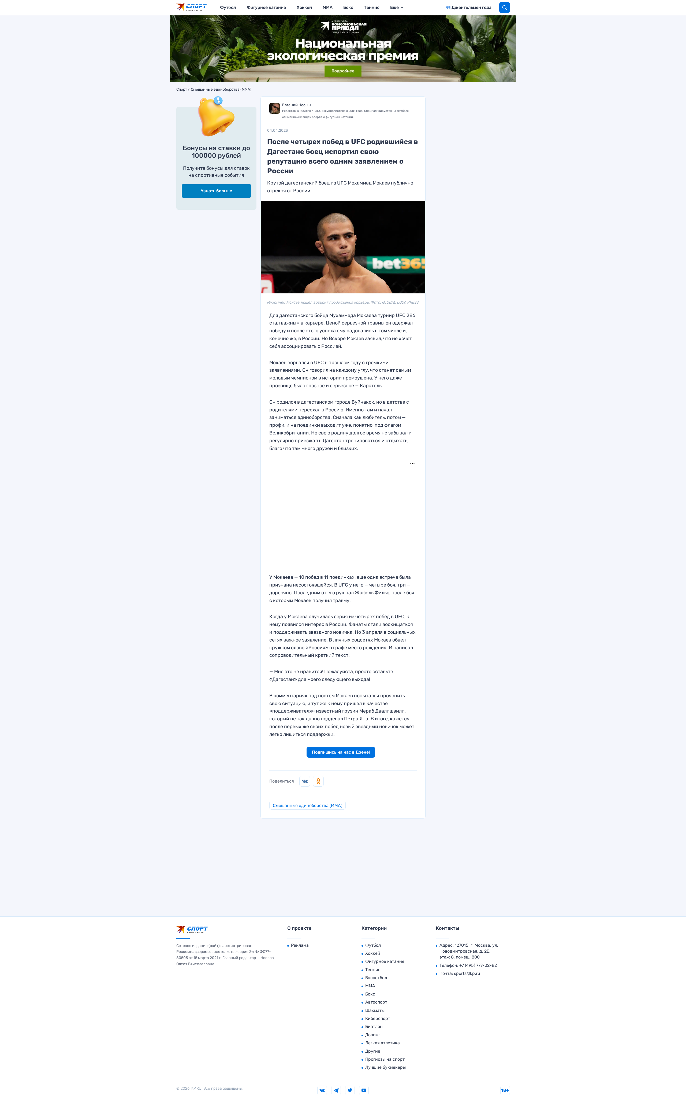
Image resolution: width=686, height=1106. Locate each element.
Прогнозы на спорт (385, 1059)
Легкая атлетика (382, 1042)
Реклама (300, 945)
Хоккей (304, 7)
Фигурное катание (266, 7)
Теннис (371, 7)
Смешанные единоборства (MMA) (221, 89)
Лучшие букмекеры (385, 1067)
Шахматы (375, 1010)
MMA (328, 7)
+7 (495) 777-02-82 (478, 965)
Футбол (228, 7)
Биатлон (374, 1026)
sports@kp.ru (467, 973)
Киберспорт (377, 1018)
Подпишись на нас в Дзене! (341, 752)
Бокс (348, 7)
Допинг (372, 1034)
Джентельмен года (471, 7)
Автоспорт (376, 1002)
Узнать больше (216, 190)
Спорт (181, 89)
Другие (372, 1051)
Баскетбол (376, 977)
